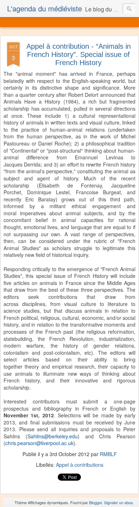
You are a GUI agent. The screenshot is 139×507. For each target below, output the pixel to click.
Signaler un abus (118, 502)
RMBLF (108, 454)
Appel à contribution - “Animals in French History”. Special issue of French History (78, 54)
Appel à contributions (79, 464)
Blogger (95, 502)
